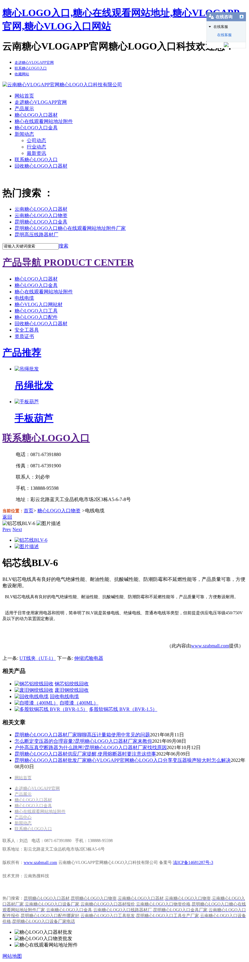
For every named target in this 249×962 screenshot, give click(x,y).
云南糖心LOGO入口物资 (41, 215)
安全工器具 (27, 330)
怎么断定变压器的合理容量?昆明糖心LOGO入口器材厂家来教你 (83, 741)
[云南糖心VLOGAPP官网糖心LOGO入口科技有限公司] (62, 84)
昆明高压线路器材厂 (36, 234)
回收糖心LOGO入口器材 (41, 166)
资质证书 (24, 336)
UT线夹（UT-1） (37, 658)
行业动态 (36, 146)
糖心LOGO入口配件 (36, 317)
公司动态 (36, 140)
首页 (28, 510)
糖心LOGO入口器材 (36, 115)
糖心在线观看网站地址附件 (44, 121)
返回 (7, 517)
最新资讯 (36, 153)
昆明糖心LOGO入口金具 (41, 221)
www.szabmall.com (210, 645)
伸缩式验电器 (88, 658)
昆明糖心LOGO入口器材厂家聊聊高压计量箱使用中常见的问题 (82, 734)
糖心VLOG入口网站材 (39, 304)
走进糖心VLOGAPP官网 (41, 102)
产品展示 (24, 108)
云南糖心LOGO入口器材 (41, 209)
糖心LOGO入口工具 (36, 310)
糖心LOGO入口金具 (36, 127)
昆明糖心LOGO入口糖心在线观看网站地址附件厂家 (70, 228)
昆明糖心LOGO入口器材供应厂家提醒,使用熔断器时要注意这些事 (85, 753)
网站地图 (12, 956)
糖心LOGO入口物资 (58, 510)
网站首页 (24, 95)
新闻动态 (24, 134)
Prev (6, 529)
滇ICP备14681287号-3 (193, 862)
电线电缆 (24, 298)
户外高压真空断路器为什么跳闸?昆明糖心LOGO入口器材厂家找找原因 (91, 747)
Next (17, 529)
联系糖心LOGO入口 (36, 159)
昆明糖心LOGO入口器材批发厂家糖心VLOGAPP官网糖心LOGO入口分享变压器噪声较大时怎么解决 (123, 760)
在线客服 (224, 35)
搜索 (63, 245)
